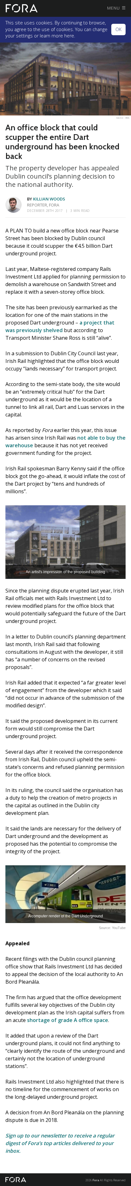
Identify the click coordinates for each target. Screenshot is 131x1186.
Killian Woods (49, 199)
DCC (127, 117)
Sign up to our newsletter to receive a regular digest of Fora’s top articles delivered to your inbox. (59, 1143)
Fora (96, 1180)
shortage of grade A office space (67, 1020)
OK (118, 29)
